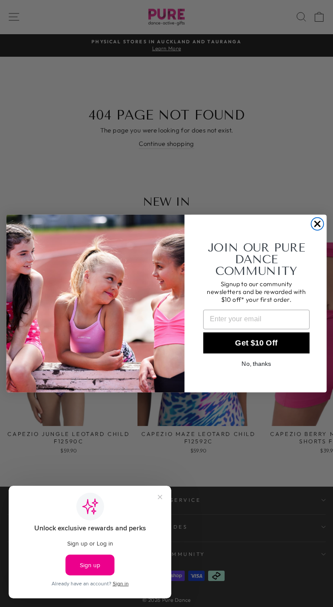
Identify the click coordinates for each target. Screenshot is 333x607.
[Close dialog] (317, 224)
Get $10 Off (256, 343)
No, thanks (256, 364)
